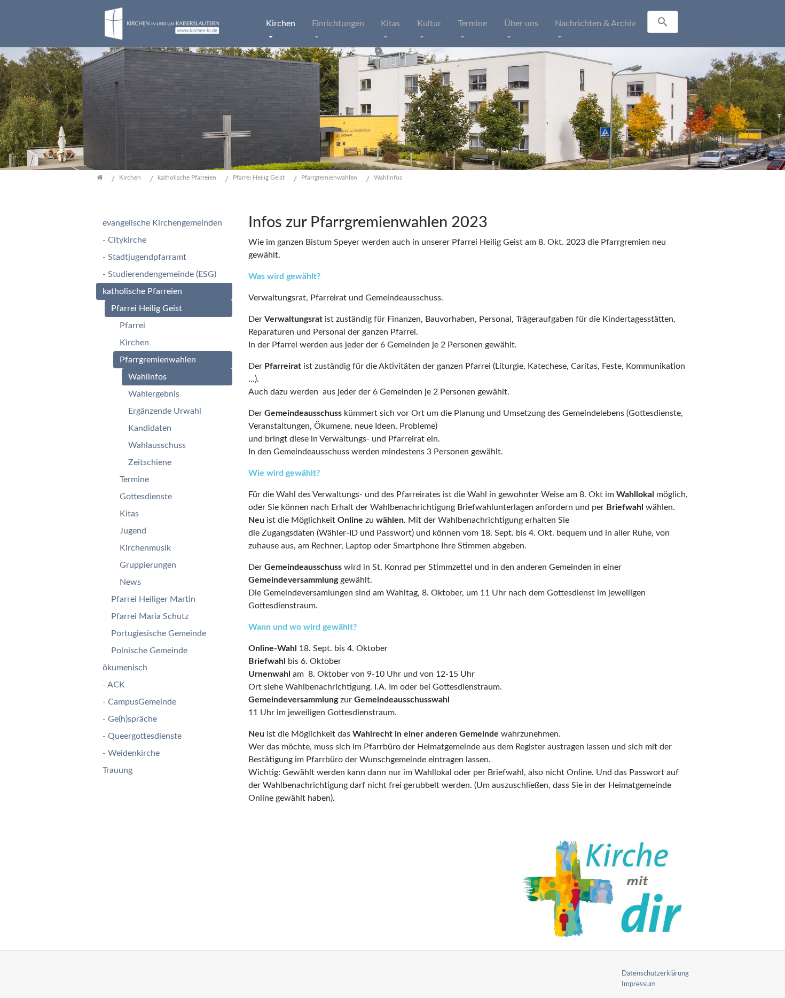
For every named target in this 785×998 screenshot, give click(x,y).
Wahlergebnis (153, 394)
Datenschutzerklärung (655, 973)
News (130, 582)
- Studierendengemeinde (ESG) (159, 274)
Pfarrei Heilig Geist (146, 308)
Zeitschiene (149, 462)
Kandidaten (149, 428)
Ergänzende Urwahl (164, 411)
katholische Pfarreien (142, 291)
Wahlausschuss (157, 445)
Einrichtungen (338, 23)
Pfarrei (132, 325)
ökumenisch (125, 667)
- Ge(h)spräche (130, 719)
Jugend (133, 531)
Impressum (639, 984)
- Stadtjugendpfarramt (144, 257)
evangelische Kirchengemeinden (162, 223)
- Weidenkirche (131, 753)
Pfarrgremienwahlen (158, 359)
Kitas (390, 23)
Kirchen (280, 23)
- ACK (114, 684)
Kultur (429, 23)
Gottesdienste (146, 496)
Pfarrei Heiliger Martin (153, 599)
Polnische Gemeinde (149, 650)
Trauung (117, 770)
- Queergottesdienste (142, 736)
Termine (472, 23)
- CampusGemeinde (139, 702)
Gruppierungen (148, 565)
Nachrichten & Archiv (595, 23)
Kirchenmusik (145, 548)
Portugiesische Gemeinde (158, 633)
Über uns (521, 23)
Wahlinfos (147, 377)
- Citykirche (124, 240)
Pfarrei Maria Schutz (150, 616)
